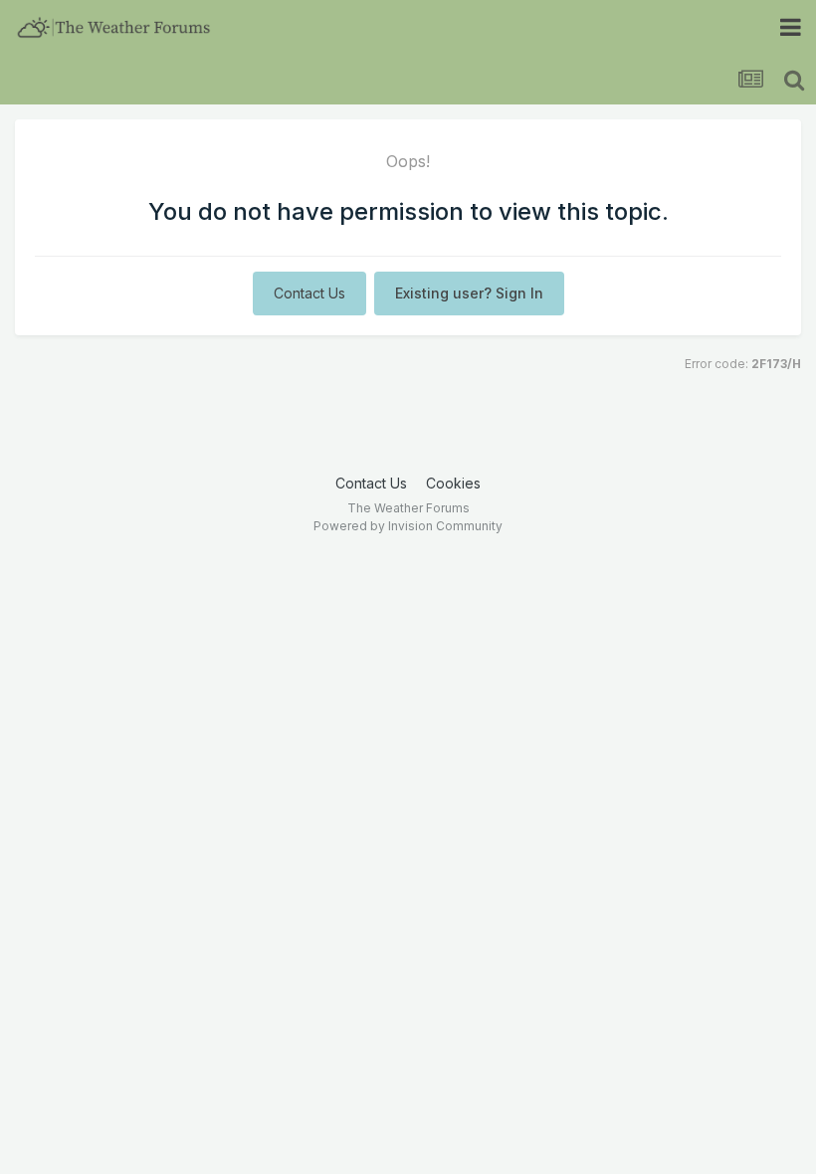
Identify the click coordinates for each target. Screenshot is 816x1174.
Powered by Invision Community (408, 525)
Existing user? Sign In (469, 293)
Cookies (453, 483)
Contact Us (309, 293)
